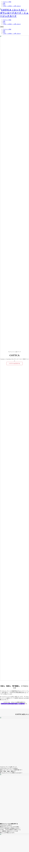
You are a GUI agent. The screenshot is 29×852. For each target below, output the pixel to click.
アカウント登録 (7, 1)
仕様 (4, 3)
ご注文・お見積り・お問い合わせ (12, 6)
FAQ (4, 4)
